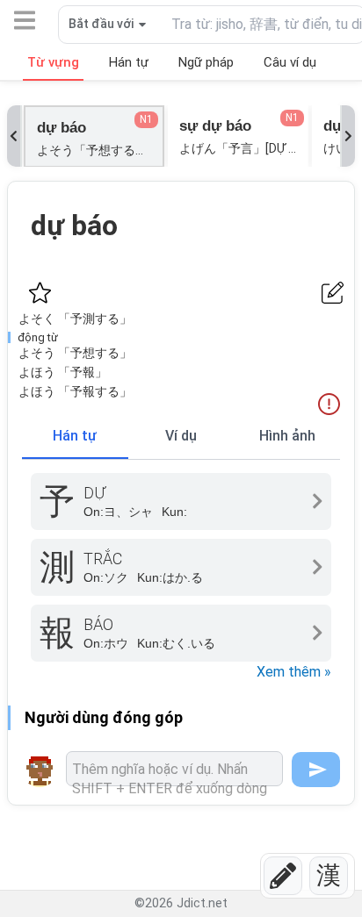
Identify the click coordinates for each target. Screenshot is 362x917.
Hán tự (75, 435)
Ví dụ (181, 435)
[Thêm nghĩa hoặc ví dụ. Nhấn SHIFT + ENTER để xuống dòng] (174, 768)
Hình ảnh (287, 435)
